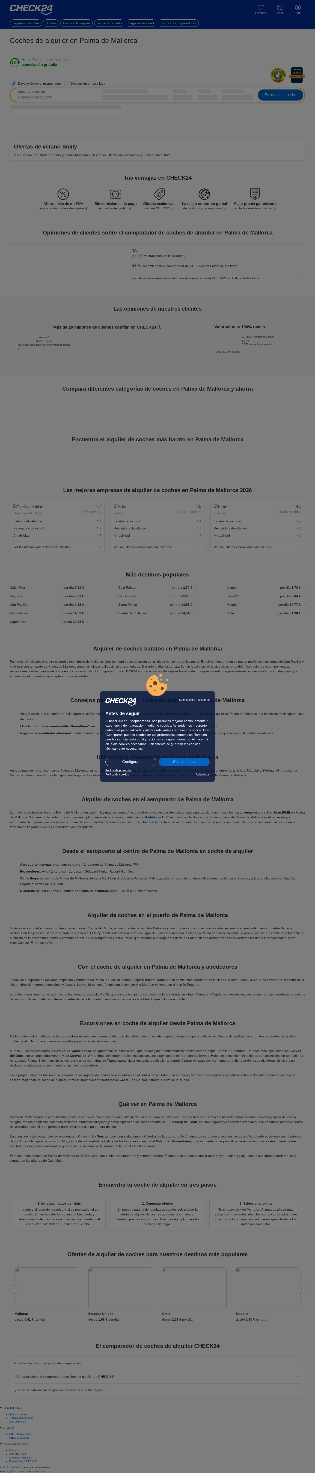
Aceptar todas (184, 762)
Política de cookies (117, 774)
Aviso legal (203, 774)
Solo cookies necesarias (194, 699)
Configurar (131, 762)
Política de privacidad (118, 770)
